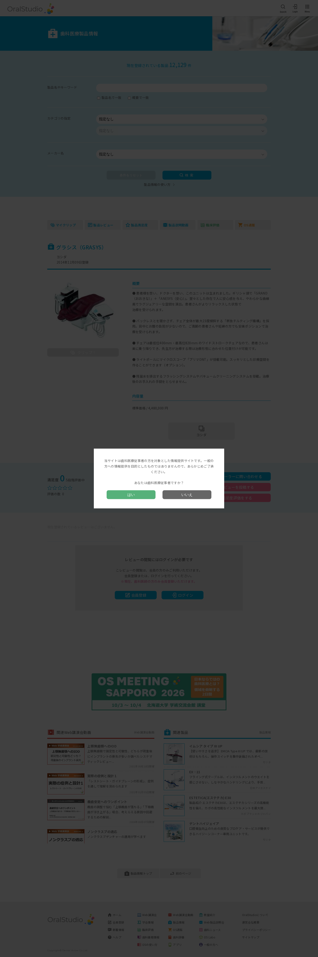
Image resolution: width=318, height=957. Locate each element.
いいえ (187, 494)
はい (131, 494)
